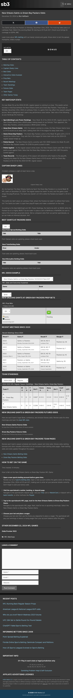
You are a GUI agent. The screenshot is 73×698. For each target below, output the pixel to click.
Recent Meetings (9, 82)
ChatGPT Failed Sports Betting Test (17, 626)
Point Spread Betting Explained (15, 637)
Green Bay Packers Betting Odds (15, 457)
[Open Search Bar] (62, 4)
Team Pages (7, 92)
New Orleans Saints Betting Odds (15, 454)
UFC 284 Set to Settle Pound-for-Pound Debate (22, 620)
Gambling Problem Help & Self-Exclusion (36, 671)
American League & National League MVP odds (21, 609)
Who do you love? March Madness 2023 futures (22, 615)
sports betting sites (23, 480)
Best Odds (7, 71)
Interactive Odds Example (12, 75)
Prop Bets (6, 78)
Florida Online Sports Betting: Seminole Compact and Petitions (28, 642)
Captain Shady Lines (10, 68)
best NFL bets (24, 420)
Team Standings (9, 85)
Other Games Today (10, 95)
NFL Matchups (9, 537)
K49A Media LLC (7, 679)
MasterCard (54, 493)
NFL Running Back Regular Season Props (19, 604)
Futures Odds (8, 88)
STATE (7, 47)
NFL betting (19, 37)
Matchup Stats (8, 65)
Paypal (31, 495)
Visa (42, 493)
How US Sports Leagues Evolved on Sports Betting (23, 648)
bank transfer (8, 495)
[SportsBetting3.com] (5, 4)
